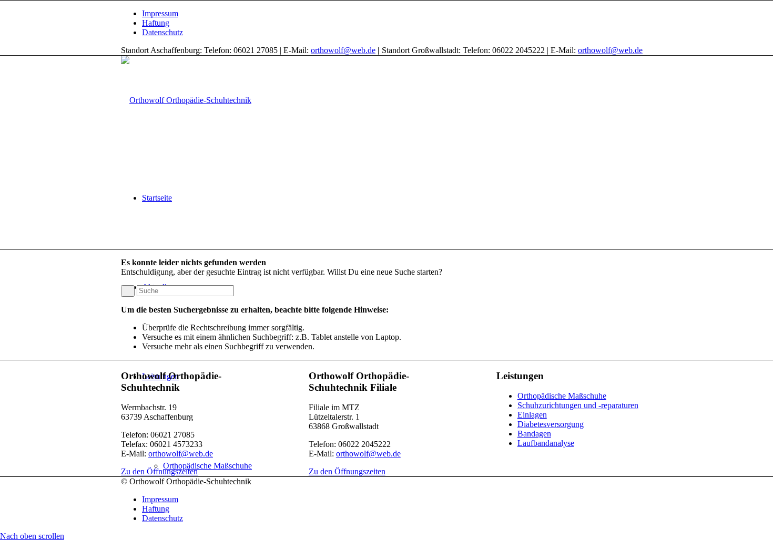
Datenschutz (162, 32)
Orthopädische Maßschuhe (561, 395)
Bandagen (534, 433)
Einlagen (532, 414)
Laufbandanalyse (545, 443)
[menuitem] (397, 13)
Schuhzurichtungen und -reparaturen (577, 405)
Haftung (155, 22)
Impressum (160, 13)
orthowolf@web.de (343, 50)
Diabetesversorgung (550, 424)
